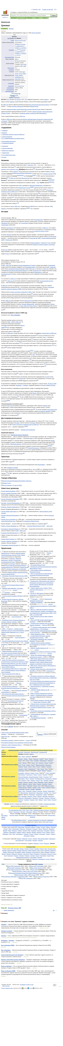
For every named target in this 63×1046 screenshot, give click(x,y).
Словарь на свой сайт (47, 9)
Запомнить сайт (37, 9)
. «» (42, 609)
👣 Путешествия (6, 985)
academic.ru (5, 17)
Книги (37, 18)
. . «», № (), (43, 613)
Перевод (11, 28)
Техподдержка (23, 984)
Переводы (29, 18)
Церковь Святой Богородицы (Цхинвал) (13, 959)
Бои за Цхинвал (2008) (7, 945)
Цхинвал (3, 924)
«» (13, 670)
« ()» (11, 745)
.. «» (42, 686)
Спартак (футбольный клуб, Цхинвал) (12, 955)
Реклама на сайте (29, 984)
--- (10, 726)
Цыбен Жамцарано (9, 910)
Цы (54, 910)
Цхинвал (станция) (6, 931)
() (17, 49)
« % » (41, 639)
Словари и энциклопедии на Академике (23, 12)
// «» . (43, 677)
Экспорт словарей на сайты (7, 988)
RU (55, 9)
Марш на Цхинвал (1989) (8, 971)
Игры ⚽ (45, 18)
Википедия (14, 18)
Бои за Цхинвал (5, 950)
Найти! (54, 15)
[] (21, 40)
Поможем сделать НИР (14, 908)
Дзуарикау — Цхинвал (7, 940)
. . (15, 576)
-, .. (12, 588)
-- (30, 827)
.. (39, 864)
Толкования (22, 18)
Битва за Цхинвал (6, 966)
